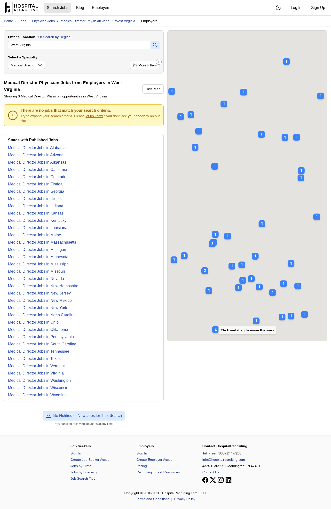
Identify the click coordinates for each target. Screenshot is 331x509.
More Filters (148, 64)
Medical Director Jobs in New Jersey (39, 293)
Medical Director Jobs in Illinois (35, 199)
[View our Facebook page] (205, 480)
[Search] (154, 45)
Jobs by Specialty (84, 472)
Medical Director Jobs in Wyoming (37, 395)
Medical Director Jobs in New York (37, 308)
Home (8, 21)
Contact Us (210, 472)
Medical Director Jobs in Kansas (35, 213)
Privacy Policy (184, 499)
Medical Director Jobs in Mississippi (39, 264)
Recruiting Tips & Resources (158, 472)
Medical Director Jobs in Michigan (37, 249)
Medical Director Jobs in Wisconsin (38, 388)
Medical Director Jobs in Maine (34, 235)
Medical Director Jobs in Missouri (36, 271)
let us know (94, 116)
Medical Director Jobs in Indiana (35, 206)
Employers (101, 8)
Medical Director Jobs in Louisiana (37, 228)
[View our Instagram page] (221, 480)
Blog (80, 8)
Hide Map (153, 89)
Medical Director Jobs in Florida (35, 184)
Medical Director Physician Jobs (85, 21)
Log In (296, 8)
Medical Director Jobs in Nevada (36, 279)
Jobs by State (81, 466)
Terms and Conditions (152, 499)
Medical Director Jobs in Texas (34, 359)
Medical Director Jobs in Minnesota (38, 257)
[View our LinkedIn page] (228, 480)
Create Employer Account (155, 459)
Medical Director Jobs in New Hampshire (43, 286)
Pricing (141, 466)
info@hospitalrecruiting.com (223, 459)
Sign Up (318, 8)
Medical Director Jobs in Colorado (37, 177)
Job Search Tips (83, 478)
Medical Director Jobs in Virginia (36, 373)
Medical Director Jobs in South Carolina (42, 344)
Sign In (76, 453)
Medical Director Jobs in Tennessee (38, 351)
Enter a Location (21, 37)
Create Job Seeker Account (91, 459)
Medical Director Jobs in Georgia (36, 191)
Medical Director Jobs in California (37, 169)
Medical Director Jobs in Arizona (35, 155)
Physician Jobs (43, 21)
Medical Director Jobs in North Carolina (42, 315)
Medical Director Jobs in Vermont (36, 366)
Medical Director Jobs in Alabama (37, 148)
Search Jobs (57, 8)
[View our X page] (213, 480)
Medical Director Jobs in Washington (39, 380)
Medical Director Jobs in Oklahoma (38, 329)
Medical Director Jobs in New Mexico (40, 300)
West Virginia (125, 21)
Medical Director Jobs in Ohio (33, 322)
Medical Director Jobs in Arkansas (37, 162)
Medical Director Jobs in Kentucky (37, 220)
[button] (212, 240)
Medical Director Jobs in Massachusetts (42, 242)
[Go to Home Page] (21, 8)
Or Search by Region (54, 37)
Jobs (22, 21)
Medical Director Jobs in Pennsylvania (41, 337)
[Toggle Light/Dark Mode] (278, 8)
